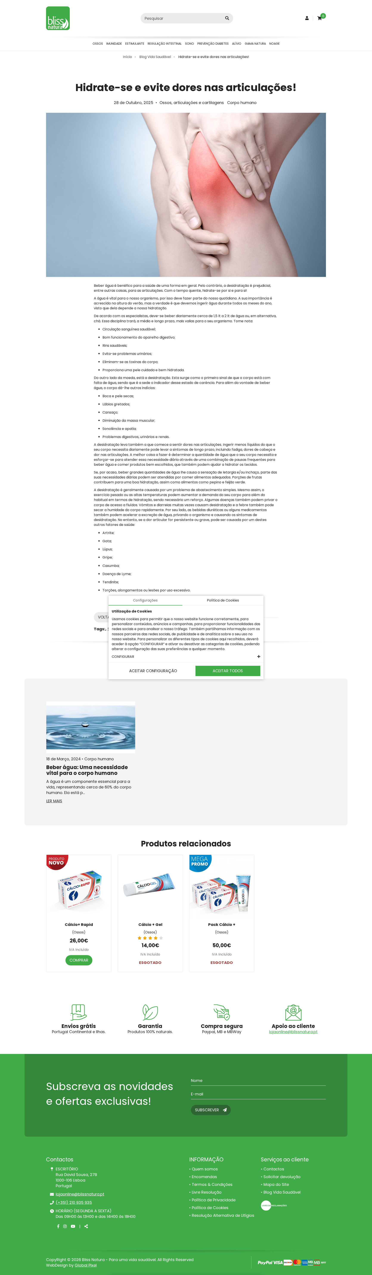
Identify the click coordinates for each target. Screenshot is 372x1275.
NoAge (274, 43)
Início (127, 56)
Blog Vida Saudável (155, 56)
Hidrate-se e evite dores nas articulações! (213, 56)
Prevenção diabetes (213, 43)
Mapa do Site (276, 1184)
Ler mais (54, 801)
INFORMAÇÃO (206, 1159)
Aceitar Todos (228, 670)
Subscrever (207, 1110)
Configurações (145, 600)
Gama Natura (255, 43)
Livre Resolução (207, 1192)
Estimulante (134, 43)
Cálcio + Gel (150, 924)
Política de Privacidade (214, 1200)
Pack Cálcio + (221, 924)
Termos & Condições (212, 1184)
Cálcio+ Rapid (79, 924)
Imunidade (114, 43)
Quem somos (205, 1169)
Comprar (79, 960)
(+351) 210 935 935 (74, 1202)
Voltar (105, 617)
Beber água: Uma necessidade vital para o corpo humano (87, 770)
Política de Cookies (210, 1207)
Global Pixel (86, 1265)
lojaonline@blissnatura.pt (293, 1031)
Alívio (236, 43)
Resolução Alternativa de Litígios (223, 1215)
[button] (186, 656)
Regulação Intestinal (165, 43)
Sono (189, 43)
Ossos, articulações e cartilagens (192, 102)
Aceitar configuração (153, 670)
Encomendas (204, 1176)
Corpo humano (242, 102)
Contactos (274, 1169)
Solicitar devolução (282, 1176)
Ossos (98, 43)
